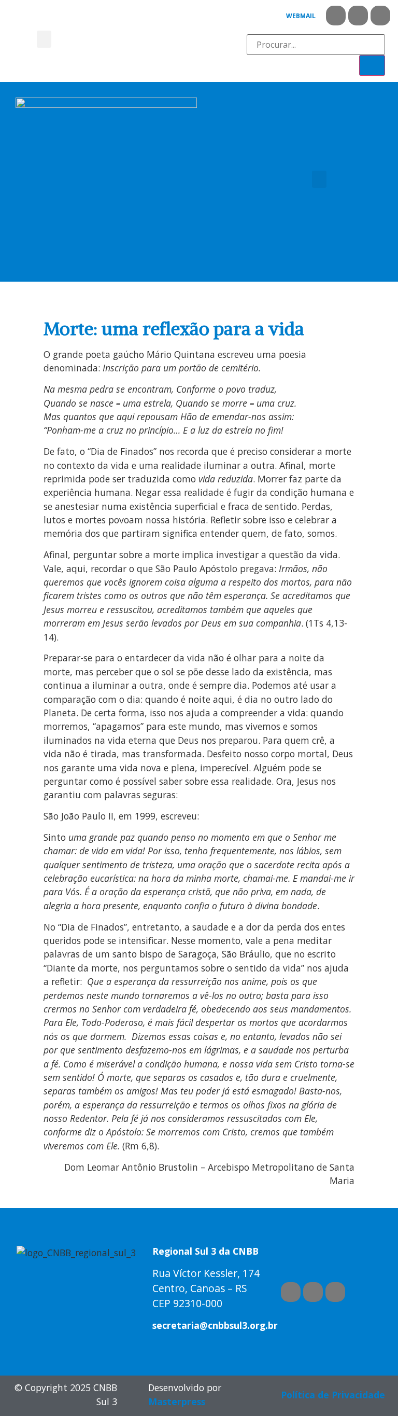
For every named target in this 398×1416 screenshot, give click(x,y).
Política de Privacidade (333, 1395)
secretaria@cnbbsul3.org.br (215, 1325)
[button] (44, 39)
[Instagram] (380, 15)
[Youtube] (358, 15)
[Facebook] (336, 15)
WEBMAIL (301, 15)
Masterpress (176, 1401)
